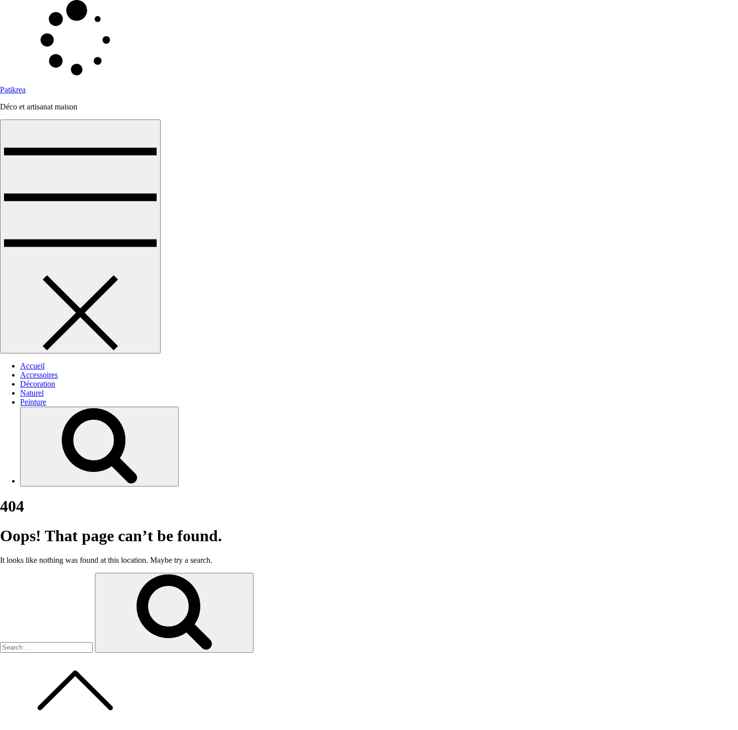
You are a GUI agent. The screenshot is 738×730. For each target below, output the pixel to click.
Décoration (37, 384)
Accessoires (39, 375)
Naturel (32, 393)
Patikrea (13, 89)
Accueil (32, 365)
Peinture (33, 402)
